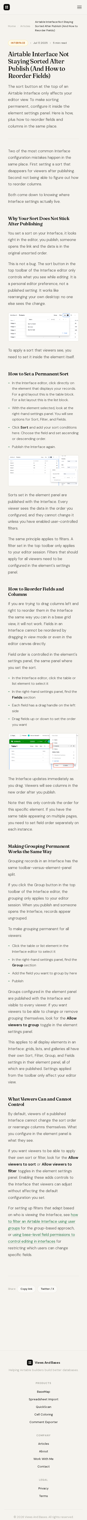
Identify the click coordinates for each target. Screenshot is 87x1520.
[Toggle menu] (79, 7)
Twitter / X (47, 1289)
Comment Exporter (43, 1422)
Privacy (43, 1488)
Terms (43, 1496)
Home (12, 26)
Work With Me (43, 1459)
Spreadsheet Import (43, 1399)
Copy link (26, 1289)
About (43, 1451)
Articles (25, 26)
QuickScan (43, 1407)
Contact (43, 1466)
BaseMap (43, 1392)
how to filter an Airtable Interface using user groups (43, 1221)
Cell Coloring (43, 1414)
